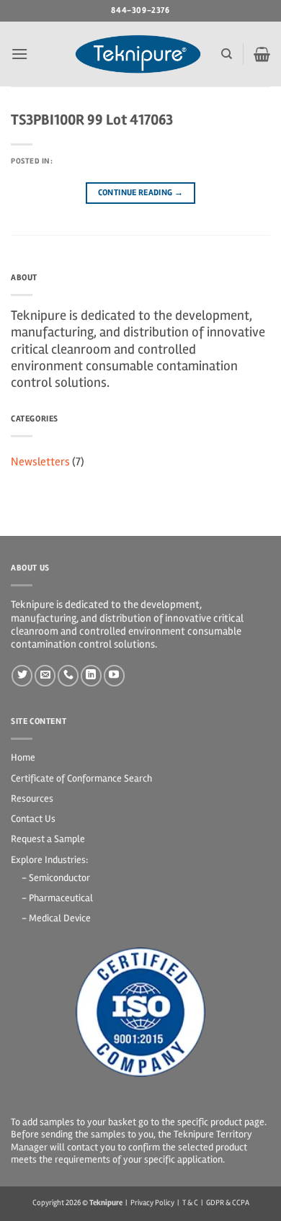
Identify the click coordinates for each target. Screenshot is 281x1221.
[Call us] (68, 675)
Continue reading (141, 192)
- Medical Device (56, 918)
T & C (190, 1202)
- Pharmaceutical (57, 898)
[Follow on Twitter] (22, 675)
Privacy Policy (152, 1202)
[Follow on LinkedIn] (91, 675)
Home (23, 757)
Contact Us (33, 819)
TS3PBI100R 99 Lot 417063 (92, 120)
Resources (32, 798)
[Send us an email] (45, 675)
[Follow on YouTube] (114, 675)
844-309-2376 (140, 10)
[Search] (226, 54)
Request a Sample (48, 839)
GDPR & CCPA (227, 1202)
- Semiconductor (56, 878)
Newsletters (40, 462)
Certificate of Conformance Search (81, 778)
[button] (19, 53)
